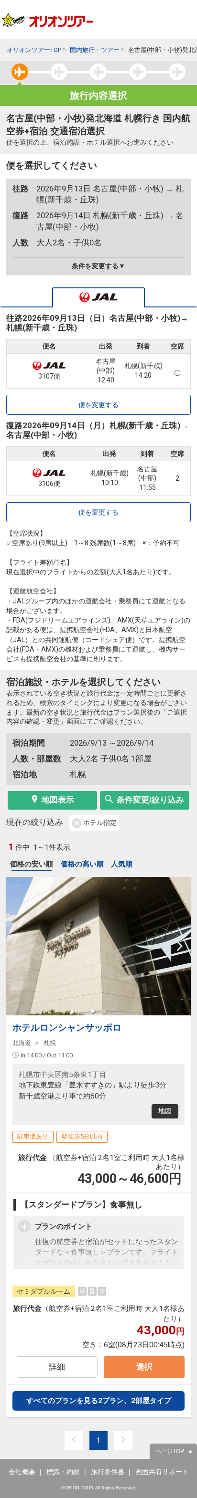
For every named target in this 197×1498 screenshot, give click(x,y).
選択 (144, 1366)
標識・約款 (63, 1472)
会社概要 (22, 1472)
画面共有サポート (162, 1472)
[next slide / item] (180, 946)
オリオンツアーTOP (34, 49)
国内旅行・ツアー (95, 49)
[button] (93, 1011)
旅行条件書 (107, 1472)
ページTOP (169, 1451)
